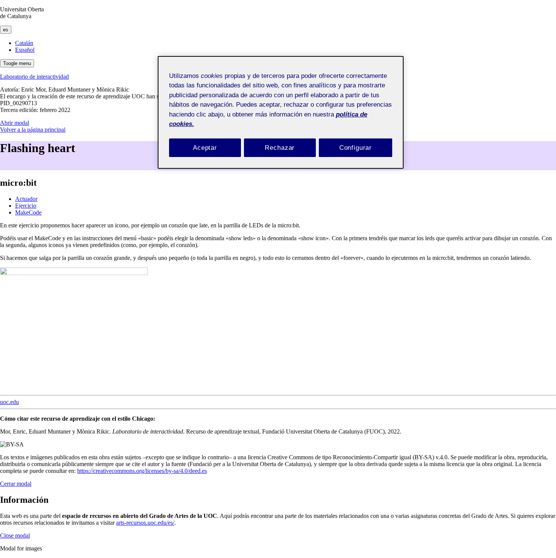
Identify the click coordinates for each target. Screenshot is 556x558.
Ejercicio (25, 205)
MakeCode (28, 212)
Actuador (26, 199)
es (5, 30)
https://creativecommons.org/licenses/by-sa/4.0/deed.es (142, 471)
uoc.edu (9, 402)
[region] (281, 112)
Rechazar (280, 147)
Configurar (355, 147)
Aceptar (205, 147)
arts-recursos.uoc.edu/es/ (145, 522)
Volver (32, 129)
